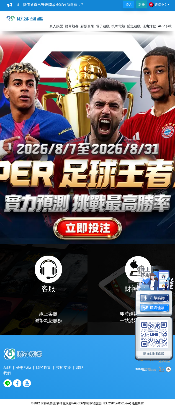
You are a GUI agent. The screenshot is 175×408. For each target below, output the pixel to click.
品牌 (7, 368)
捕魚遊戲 (134, 26)
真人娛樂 (56, 26)
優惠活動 (149, 26)
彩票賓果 (87, 26)
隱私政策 (43, 368)
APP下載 (165, 26)
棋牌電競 (118, 26)
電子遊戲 (103, 26)
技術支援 (63, 368)
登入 (129, 4)
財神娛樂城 (48, 403)
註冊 (142, 4)
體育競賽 (72, 26)
